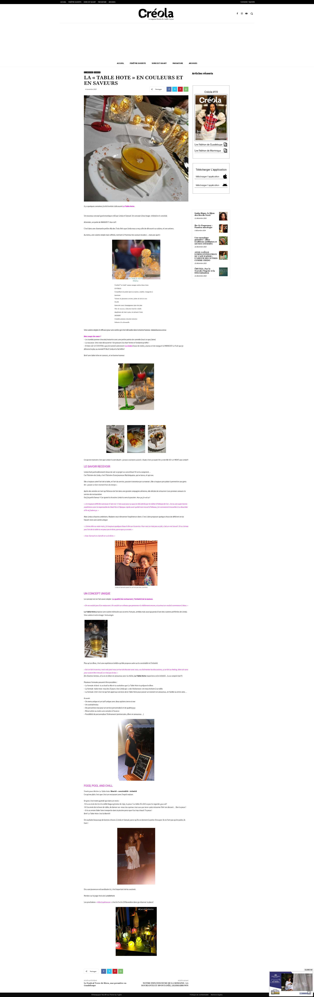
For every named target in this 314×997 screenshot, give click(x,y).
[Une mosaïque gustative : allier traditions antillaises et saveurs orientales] (223, 240)
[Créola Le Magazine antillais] (157, 14)
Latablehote (110, 896)
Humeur (97, 72)
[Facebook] (237, 13)
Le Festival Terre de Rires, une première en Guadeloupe (105, 984)
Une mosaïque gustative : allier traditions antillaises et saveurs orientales (206, 241)
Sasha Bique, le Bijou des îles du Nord (205, 214)
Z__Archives (88, 72)
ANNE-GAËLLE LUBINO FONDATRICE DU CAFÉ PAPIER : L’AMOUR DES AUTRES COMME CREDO (206, 256)
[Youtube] (246, 13)
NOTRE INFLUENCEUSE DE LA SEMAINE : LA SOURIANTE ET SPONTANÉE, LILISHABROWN (164, 984)
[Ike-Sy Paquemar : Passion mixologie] (223, 228)
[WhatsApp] (185, 89)
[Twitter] (174, 89)
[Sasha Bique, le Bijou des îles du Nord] (223, 216)
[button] (252, 14)
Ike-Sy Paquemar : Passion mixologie (203, 226)
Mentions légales (216, 995)
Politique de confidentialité (199, 995)
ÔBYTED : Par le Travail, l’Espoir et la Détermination (205, 271)
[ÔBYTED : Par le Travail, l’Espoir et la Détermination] (223, 271)
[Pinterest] (180, 89)
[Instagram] (242, 13)
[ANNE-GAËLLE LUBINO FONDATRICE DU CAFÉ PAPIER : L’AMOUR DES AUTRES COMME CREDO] (223, 255)
